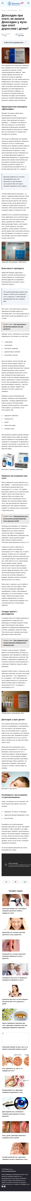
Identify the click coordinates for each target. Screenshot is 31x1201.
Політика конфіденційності (9, 1171)
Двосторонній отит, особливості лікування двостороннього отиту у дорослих (13, 1114)
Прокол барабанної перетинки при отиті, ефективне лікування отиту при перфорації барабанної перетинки (14, 1025)
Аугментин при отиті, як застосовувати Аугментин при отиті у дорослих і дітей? (15, 1001)
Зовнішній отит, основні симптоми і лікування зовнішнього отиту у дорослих (14, 956)
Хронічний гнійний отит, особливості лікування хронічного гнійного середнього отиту (14, 911)
